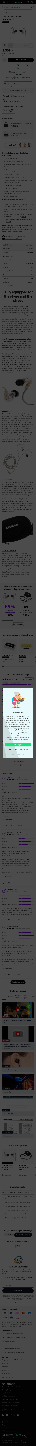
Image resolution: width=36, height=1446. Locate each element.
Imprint (13, 754)
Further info (24, 749)
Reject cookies (12, 749)
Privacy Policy (21, 754)
